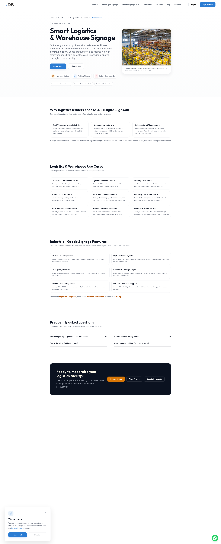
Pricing (118, 297)
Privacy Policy (16, 528)
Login (193, 5)
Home (52, 18)
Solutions (62, 18)
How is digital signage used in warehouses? (69, 337)
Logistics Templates (67, 297)
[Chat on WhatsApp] (215, 538)
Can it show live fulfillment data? (64, 343)
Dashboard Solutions (95, 297)
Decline (37, 535)
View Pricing (134, 379)
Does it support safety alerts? (127, 337)
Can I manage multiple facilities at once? (131, 343)
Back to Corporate (154, 379)
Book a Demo (58, 66)
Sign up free (208, 5)
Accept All (18, 535)
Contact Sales (116, 379)
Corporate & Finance (79, 18)
